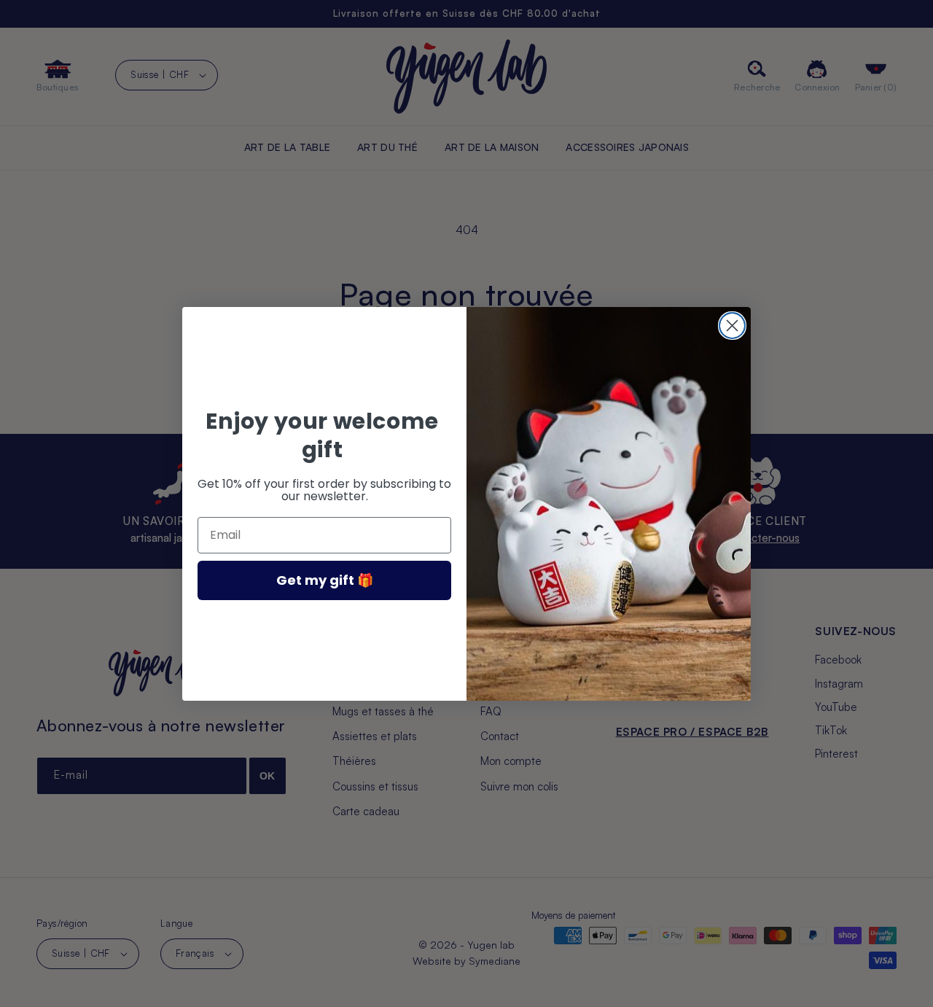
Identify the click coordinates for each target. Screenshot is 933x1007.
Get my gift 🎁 (324, 580)
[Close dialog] (732, 325)
